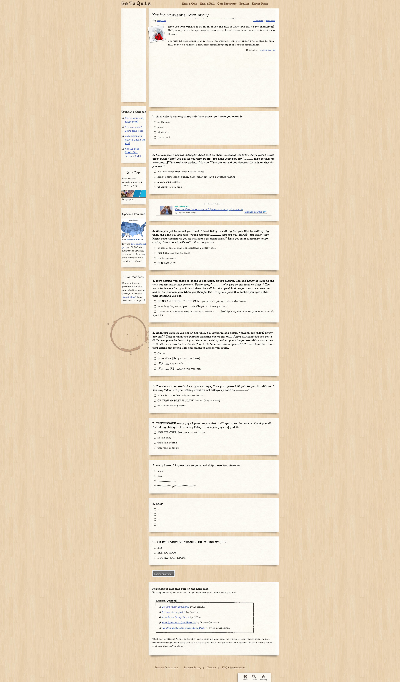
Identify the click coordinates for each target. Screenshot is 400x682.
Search (254, 680)
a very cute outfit (168, 182)
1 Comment (258, 21)
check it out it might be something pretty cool (186, 248)
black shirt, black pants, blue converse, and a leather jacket (196, 177)
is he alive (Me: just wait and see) (178, 358)
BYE (159, 547)
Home (245, 680)
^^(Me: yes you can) (179, 368)
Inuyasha (161, 21)
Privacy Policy (192, 667)
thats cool (163, 137)
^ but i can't (170, 363)
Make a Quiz (189, 3)
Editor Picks (260, 3)
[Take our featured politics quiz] (133, 230)
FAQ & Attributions (233, 667)
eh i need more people (171, 405)
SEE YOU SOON (167, 552)
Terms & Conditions (166, 667)
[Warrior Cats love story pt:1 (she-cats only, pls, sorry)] (166, 210)
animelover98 (267, 50)
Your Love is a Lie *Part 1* (179, 622)
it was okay (164, 437)
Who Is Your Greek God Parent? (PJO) (133, 153)
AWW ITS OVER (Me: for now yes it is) (181, 432)
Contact (211, 667)
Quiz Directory (227, 3)
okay (160, 471)
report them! (129, 297)
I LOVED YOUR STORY (171, 558)
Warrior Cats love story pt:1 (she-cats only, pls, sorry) (208, 209)
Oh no (161, 353)
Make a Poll (207, 3)
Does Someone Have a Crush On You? (135, 140)
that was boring (167, 442)
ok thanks (163, 122)
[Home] (136, 4)
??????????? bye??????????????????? (176, 486)
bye (159, 476)
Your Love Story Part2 (175, 617)
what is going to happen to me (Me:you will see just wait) (192, 306)
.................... (166, 481)
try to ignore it (167, 258)
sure (160, 127)
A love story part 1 (173, 612)
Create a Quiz (253, 212)
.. (158, 514)
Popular (244, 3)
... (158, 519)
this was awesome (168, 448)
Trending (263, 680)
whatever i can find (169, 187)
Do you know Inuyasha (175, 607)
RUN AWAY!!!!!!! (166, 263)
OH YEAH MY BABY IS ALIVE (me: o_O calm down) (188, 400)
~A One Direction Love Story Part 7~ (185, 628)
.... (159, 524)
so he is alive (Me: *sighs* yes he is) (180, 395)
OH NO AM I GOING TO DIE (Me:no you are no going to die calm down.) (202, 301)
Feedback (270, 21)
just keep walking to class (173, 253)
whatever (163, 132)
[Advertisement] (214, 78)
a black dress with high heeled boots (180, 171)
